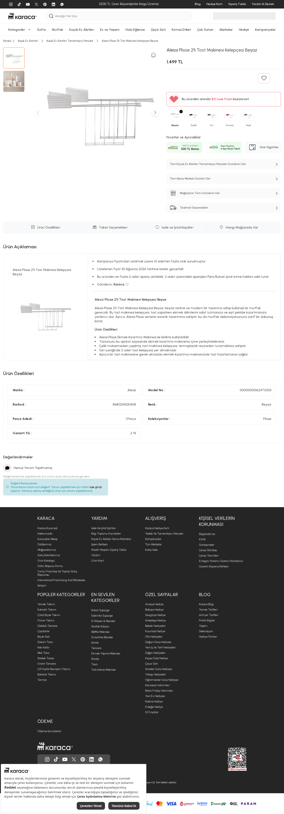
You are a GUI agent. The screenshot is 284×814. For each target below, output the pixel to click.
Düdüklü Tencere (47, 626)
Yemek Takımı (46, 604)
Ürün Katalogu (45, 560)
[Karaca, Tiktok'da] (56, 759)
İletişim (41, 585)
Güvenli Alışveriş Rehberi (214, 566)
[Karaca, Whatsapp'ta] (100, 759)
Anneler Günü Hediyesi (158, 669)
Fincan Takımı (45, 620)
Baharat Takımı (46, 674)
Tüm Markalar (153, 544)
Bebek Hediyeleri (155, 626)
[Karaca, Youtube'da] (65, 759)
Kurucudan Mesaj (47, 539)
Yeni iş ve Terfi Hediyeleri (160, 647)
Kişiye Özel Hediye (156, 658)
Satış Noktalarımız (48, 555)
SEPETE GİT (142, 15)
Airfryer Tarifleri (208, 615)
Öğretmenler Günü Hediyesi (161, 680)
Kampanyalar (153, 539)
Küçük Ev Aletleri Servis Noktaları (111, 539)
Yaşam (203, 626)
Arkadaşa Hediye (155, 620)
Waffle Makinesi (100, 632)
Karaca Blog (206, 604)
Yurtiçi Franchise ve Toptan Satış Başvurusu (57, 573)
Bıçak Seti (43, 636)
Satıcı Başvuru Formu (50, 566)
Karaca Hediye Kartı (157, 528)
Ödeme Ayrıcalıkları (49, 731)
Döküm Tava (45, 642)
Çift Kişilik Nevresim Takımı (53, 669)
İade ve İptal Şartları (103, 528)
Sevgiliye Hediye (155, 615)
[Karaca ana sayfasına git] (55, 746)
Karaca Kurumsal (47, 528)
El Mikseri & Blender (103, 621)
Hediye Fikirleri (208, 636)
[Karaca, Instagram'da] (47, 759)
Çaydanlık (43, 631)
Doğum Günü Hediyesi (158, 642)
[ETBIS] (230, 759)
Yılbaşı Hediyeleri (155, 674)
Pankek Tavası (45, 658)
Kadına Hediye (154, 701)
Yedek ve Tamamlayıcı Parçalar (164, 533)
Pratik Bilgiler (207, 620)
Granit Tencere (46, 663)
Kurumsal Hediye (155, 631)
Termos (42, 680)
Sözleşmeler (206, 545)
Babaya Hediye (154, 609)
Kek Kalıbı (43, 647)
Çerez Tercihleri (209, 555)
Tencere (96, 648)
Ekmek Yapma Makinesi (105, 653)
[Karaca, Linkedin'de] (91, 759)
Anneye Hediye (154, 604)
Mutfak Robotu (100, 626)
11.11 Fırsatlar (151, 712)
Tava (94, 664)
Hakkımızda (44, 533)
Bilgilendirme (207, 534)
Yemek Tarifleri (208, 609)
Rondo (95, 659)
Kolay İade (151, 550)
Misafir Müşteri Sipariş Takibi (108, 550)
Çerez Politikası (208, 550)
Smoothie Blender (102, 637)
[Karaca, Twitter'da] (73, 759)
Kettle (95, 642)
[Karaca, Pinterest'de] (82, 759)
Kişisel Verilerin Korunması (217, 521)
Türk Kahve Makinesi (103, 669)
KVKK (202, 539)
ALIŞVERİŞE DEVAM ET (141, 4)
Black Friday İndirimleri (159, 690)
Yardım (99, 518)
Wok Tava (43, 653)
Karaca (46, 518)
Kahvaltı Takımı (46, 609)
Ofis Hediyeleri (154, 636)
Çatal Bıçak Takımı (48, 615)
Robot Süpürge (100, 610)
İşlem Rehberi (99, 544)
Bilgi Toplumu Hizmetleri (106, 533)
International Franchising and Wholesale (61, 580)
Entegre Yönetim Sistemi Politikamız (221, 561)
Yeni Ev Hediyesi (155, 696)
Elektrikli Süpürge (102, 615)
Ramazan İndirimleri (157, 685)
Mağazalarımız (46, 550)
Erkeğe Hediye (154, 707)
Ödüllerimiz (44, 544)
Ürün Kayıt (97, 560)
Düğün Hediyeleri (155, 653)
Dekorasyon (206, 631)
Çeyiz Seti (151, 663)
